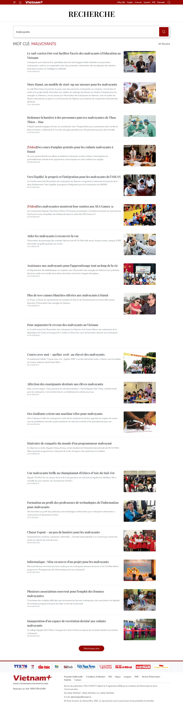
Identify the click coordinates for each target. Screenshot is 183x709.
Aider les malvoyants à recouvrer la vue (53, 236)
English (130, 2)
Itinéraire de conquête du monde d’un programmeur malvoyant (69, 443)
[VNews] (32, 667)
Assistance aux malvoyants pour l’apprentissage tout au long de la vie (72, 265)
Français (138, 2)
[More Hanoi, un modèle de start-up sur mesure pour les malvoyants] (140, 93)
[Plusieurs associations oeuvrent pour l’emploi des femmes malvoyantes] (140, 600)
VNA (137, 676)
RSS (110, 676)
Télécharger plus (91, 648)
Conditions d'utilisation (95, 676)
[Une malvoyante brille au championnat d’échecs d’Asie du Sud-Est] (140, 481)
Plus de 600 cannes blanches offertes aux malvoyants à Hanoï (67, 295)
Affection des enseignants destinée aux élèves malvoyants (65, 384)
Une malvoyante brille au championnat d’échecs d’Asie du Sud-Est (71, 473)
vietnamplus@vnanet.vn (80, 696)
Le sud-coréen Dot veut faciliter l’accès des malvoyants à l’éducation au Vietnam (74, 55)
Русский (161, 2)
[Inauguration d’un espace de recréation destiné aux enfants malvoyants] (140, 629)
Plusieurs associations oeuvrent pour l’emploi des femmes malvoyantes (65, 593)
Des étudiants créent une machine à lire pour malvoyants (65, 414)
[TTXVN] (21, 667)
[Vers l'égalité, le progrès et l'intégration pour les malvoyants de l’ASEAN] (140, 185)
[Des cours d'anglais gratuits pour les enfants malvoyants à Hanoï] (140, 155)
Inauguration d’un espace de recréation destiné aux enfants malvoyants (66, 623)
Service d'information (151, 676)
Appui (117, 676)
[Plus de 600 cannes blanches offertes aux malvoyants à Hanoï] (140, 303)
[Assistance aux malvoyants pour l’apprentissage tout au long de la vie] (140, 274)
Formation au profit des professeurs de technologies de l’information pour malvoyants (72, 504)
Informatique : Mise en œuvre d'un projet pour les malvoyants (68, 562)
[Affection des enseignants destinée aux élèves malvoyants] (140, 392)
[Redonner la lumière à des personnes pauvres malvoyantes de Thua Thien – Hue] (140, 126)
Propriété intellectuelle (73, 676)
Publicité (67, 679)
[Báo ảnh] (143, 667)
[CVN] (105, 667)
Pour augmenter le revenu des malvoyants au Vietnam (62, 325)
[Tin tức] (44, 667)
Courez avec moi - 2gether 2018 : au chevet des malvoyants (66, 354)
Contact (77, 679)
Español (147, 2)
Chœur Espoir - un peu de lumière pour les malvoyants (63, 532)
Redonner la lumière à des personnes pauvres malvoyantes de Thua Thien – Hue (71, 119)
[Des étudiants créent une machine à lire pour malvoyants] (140, 422)
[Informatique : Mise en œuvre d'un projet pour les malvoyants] (140, 570)
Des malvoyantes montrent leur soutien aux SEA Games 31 (75, 206)
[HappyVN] (161, 667)
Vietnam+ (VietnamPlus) (34, 2)
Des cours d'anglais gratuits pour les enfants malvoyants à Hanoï (70, 149)
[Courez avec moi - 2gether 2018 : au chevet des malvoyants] (140, 363)
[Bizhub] (68, 667)
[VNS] (86, 667)
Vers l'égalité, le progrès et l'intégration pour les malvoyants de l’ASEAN (74, 177)
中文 (153, 2)
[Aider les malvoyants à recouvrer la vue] (140, 244)
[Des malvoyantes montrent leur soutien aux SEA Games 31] (140, 215)
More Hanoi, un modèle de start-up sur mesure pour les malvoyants (72, 84)
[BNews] (56, 667)
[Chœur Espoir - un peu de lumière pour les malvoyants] (140, 540)
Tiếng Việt (121, 2)
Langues (127, 676)
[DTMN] (123, 667)
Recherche (91, 14)
